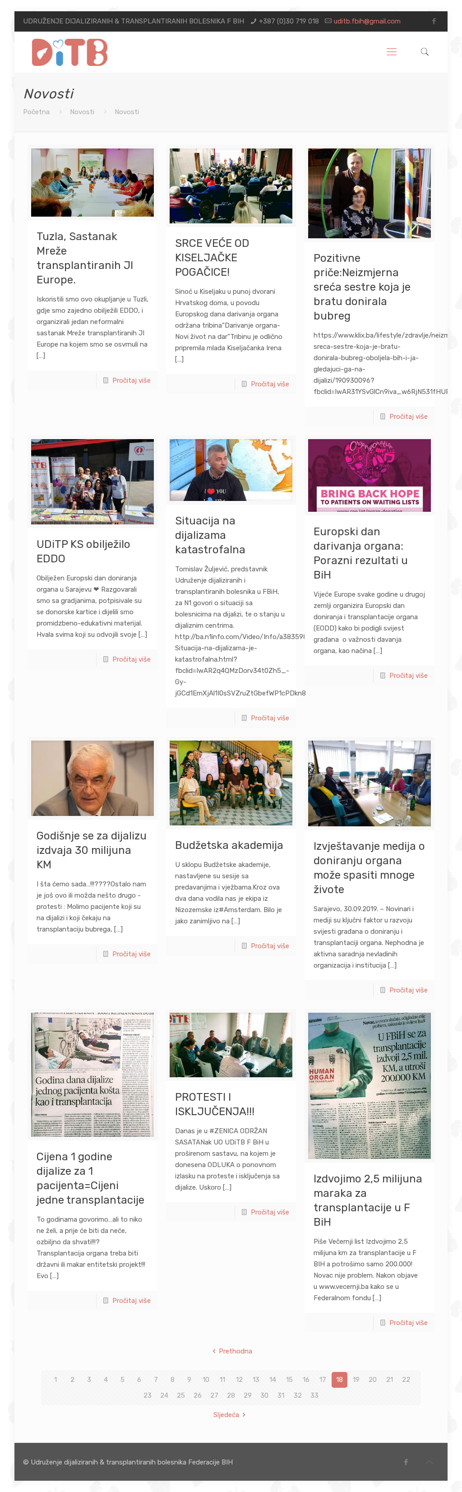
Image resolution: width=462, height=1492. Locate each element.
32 (298, 1395)
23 (147, 1395)
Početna (36, 112)
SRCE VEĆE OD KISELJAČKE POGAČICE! (212, 257)
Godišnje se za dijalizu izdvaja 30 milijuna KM (92, 850)
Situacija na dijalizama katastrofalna (210, 535)
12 (239, 1380)
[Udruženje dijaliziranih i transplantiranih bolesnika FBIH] (69, 52)
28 (231, 1395)
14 (272, 1380)
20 (373, 1380)
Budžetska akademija (229, 845)
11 (222, 1380)
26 (198, 1395)
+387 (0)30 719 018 (289, 21)
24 (164, 1395)
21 (389, 1380)
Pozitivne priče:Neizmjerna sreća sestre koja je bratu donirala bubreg (362, 287)
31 (280, 1395)
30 (264, 1395)
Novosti (82, 112)
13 (256, 1380)
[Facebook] (434, 21)
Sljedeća (226, 1415)
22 (406, 1380)
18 (339, 1380)
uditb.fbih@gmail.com (367, 21)
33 (314, 1395)
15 (289, 1380)
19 (356, 1380)
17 (322, 1380)
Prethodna (235, 1351)
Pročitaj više (131, 380)
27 (214, 1395)
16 (306, 1380)
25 (181, 1395)
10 (206, 1380)
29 (248, 1395)
